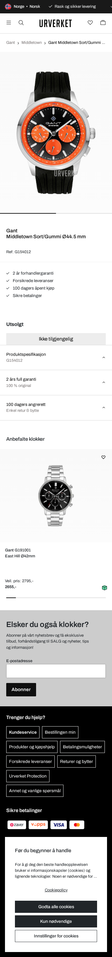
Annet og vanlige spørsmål (35, 790)
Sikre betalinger (27, 295)
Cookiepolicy (56, 890)
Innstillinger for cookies (56, 936)
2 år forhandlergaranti (33, 273)
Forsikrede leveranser (33, 280)
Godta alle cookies (56, 906)
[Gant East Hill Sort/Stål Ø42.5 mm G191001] (56, 496)
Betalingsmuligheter (82, 747)
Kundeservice (23, 732)
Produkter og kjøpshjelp (32, 747)
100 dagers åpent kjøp (33, 288)
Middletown (31, 42)
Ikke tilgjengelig (56, 338)
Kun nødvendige (56, 921)
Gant (10, 42)
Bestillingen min (60, 732)
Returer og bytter (76, 761)
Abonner (21, 689)
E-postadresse (19, 661)
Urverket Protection (28, 776)
